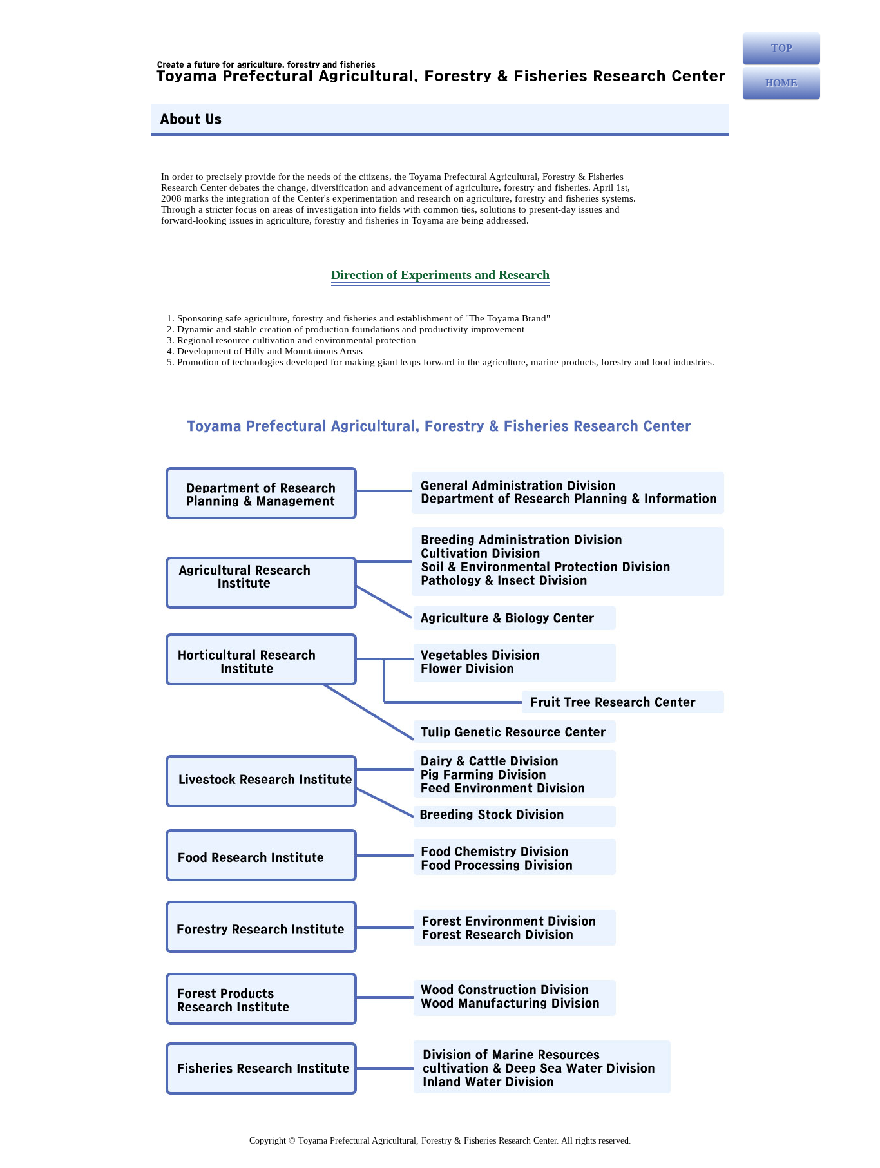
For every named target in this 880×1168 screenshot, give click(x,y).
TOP (781, 48)
